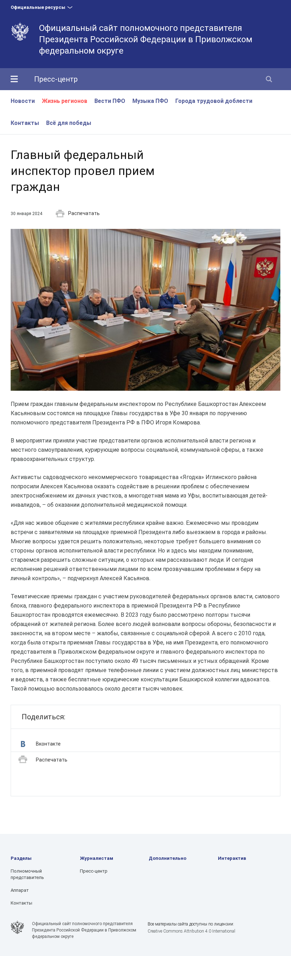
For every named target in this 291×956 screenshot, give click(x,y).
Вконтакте (48, 744)
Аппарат (20, 890)
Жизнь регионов (64, 101)
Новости (23, 101)
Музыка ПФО (150, 101)
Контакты (25, 123)
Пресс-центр (56, 79)
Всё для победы (68, 123)
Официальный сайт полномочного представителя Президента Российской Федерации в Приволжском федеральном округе (145, 39)
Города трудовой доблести (213, 101)
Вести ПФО (109, 101)
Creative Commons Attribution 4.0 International (191, 931)
